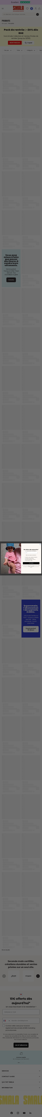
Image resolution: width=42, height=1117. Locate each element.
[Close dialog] (40, 544)
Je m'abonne (31, 563)
